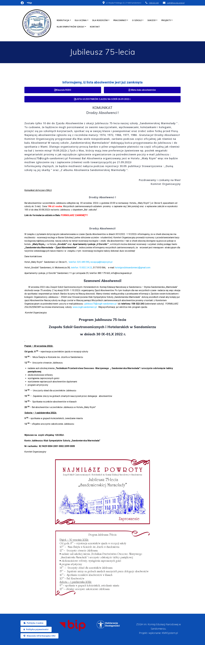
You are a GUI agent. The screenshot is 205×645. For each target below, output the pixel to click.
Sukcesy (151, 20)
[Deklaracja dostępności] (108, 624)
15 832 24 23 (85, 267)
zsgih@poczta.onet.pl (175, 3)
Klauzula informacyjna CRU (41, 635)
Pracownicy (119, 20)
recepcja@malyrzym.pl (101, 262)
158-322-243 (154, 3)
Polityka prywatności (37, 629)
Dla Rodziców (100, 20)
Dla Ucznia (81, 20)
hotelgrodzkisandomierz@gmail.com (132, 267)
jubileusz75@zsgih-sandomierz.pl (101, 303)
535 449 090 (83, 262)
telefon (72, 262)
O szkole (137, 20)
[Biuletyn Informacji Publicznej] (72, 625)
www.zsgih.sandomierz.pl (85, 307)
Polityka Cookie (35, 623)
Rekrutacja (63, 20)
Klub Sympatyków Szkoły (70, 26)
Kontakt (95, 26)
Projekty (166, 20)
